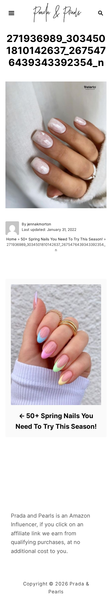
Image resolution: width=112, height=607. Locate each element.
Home (11, 239)
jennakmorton (39, 224)
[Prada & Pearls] (56, 12)
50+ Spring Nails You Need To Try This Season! (62, 239)
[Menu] (11, 13)
